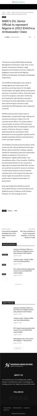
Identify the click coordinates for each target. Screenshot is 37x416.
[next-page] (6, 279)
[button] (3, 6)
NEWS (8, 12)
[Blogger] (11, 398)
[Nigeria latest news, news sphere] (18, 365)
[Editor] (3, 37)
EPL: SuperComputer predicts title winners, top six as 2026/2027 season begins (24, 271)
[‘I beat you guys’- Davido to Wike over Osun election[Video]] (7, 262)
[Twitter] (15, 220)
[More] (28, 220)
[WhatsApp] (24, 220)
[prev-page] (3, 279)
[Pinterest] (19, 220)
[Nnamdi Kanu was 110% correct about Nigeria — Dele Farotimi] (7, 341)
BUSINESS (5, 254)
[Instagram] (21, 398)
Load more (18, 348)
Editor (8, 37)
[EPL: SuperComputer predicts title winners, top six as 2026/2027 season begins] (7, 271)
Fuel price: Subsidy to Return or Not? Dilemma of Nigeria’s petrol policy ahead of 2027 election (23, 251)
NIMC (16, 210)
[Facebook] (10, 220)
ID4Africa (10, 210)
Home (3, 12)
